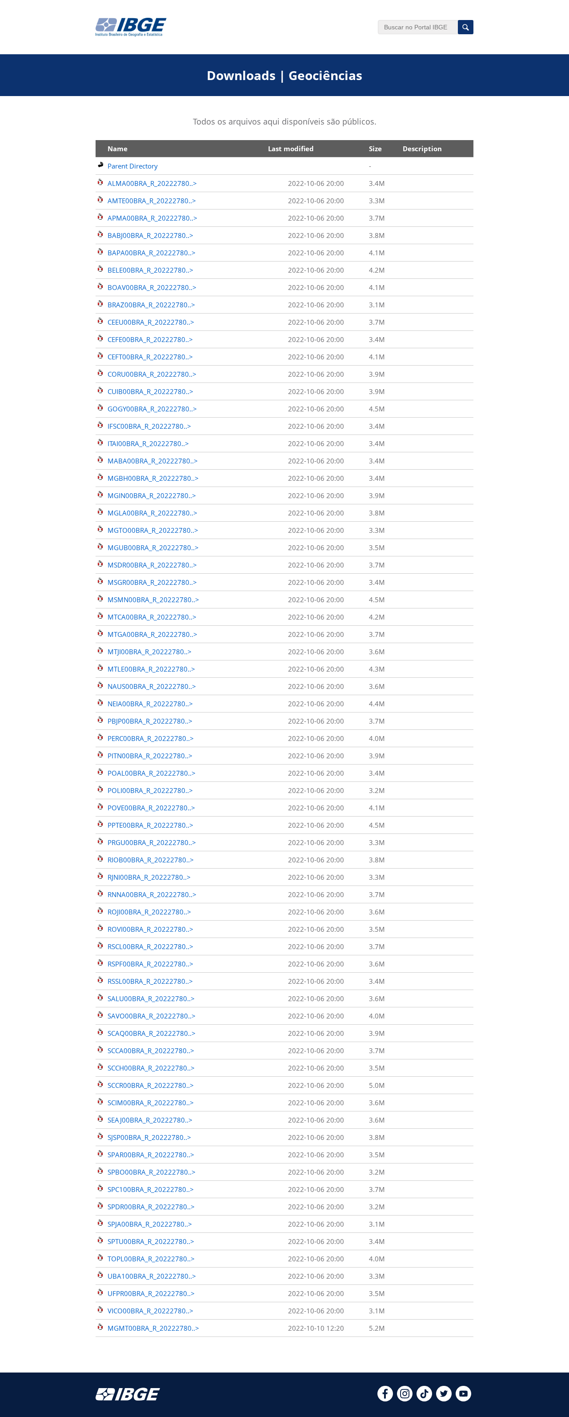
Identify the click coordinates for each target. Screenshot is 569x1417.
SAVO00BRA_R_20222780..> (152, 1015)
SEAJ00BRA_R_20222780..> (150, 1119)
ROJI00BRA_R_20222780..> (149, 911)
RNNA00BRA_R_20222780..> (152, 894)
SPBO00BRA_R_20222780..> (152, 1171)
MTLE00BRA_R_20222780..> (151, 668)
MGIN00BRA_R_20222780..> (152, 495)
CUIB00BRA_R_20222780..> (150, 391)
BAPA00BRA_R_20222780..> (152, 252)
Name (118, 148)
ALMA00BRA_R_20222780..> (152, 183)
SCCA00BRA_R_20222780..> (151, 1050)
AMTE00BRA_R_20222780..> (152, 200)
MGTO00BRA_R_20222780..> (153, 530)
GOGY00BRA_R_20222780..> (152, 408)
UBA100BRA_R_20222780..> (152, 1276)
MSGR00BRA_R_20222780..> (152, 582)
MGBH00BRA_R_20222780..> (153, 478)
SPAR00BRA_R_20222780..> (151, 1154)
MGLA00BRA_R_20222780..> (152, 512)
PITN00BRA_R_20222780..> (150, 755)
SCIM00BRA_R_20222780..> (151, 1102)
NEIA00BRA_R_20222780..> (150, 703)
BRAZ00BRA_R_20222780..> (151, 304)
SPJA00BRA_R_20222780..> (150, 1224)
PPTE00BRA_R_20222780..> (150, 825)
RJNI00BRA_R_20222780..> (149, 877)
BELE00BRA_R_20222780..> (150, 270)
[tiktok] (424, 1399)
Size (375, 148)
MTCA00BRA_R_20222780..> (152, 616)
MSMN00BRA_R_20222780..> (153, 599)
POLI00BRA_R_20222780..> (150, 790)
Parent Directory (133, 165)
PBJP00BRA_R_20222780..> (150, 721)
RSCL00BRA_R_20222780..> (150, 946)
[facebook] (385, 1399)
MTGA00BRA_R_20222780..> (152, 634)
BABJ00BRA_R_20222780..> (150, 235)
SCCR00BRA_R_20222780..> (151, 1085)
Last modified (291, 148)
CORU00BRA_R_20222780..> (152, 374)
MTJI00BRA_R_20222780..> (150, 651)
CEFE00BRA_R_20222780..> (150, 339)
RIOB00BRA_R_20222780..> (151, 859)
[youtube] (463, 1399)
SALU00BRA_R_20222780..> (151, 998)
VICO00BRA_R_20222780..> (150, 1310)
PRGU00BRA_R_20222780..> (152, 842)
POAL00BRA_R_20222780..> (152, 773)
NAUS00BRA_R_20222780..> (152, 686)
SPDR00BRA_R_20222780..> (151, 1206)
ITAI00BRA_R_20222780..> (148, 443)
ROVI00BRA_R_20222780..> (150, 929)
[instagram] (405, 1399)
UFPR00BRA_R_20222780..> (151, 1293)
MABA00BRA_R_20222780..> (153, 460)
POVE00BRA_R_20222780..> (151, 807)
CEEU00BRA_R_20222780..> (151, 322)
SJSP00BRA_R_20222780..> (149, 1137)
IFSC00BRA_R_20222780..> (149, 426)
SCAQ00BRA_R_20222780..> (152, 1033)
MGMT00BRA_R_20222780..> (153, 1328)
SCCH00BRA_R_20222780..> (151, 1067)
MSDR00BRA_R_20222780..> (152, 564)
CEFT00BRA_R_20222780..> (150, 356)
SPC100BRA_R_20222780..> (151, 1189)
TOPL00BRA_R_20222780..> (151, 1258)
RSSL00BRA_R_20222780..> (150, 981)
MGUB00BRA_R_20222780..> (153, 547)
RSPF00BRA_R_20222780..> (150, 963)
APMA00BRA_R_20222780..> (152, 217)
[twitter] (444, 1399)
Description (422, 148)
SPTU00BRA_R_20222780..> (151, 1241)
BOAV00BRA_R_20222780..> (152, 287)
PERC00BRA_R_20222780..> (151, 738)
